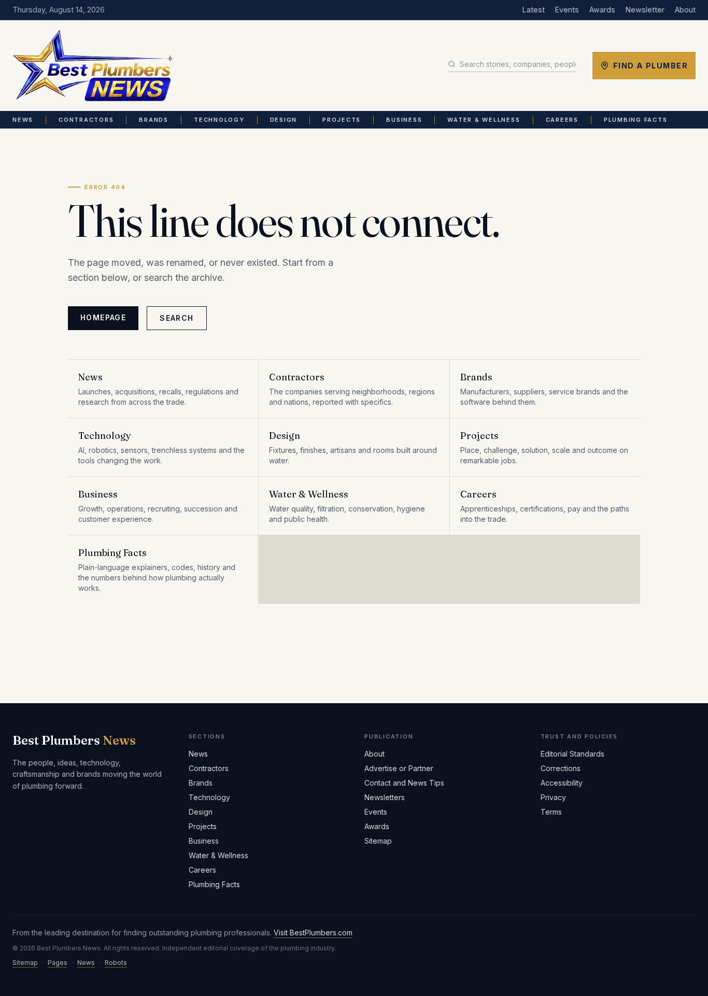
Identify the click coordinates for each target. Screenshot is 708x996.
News (22, 119)
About (685, 9)
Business (404, 119)
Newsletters (384, 797)
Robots (116, 962)
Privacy (553, 797)
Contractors (86, 119)
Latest (533, 9)
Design (284, 119)
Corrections (560, 768)
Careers (562, 119)
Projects (341, 119)
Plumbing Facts (636, 119)
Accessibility (562, 782)
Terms (551, 811)
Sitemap (378, 840)
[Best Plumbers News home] (93, 66)
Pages (57, 962)
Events (567, 9)
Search (176, 318)
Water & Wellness (483, 119)
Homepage (103, 317)
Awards (602, 9)
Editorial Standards (572, 753)
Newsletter (645, 9)
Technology (219, 119)
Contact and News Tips (404, 782)
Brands (153, 119)
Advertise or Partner (398, 768)
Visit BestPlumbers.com (313, 932)
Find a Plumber (650, 65)
